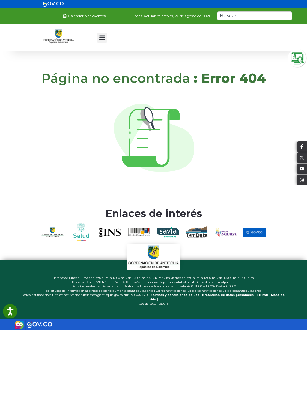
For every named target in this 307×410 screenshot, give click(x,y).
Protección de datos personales (228, 295)
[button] (102, 38)
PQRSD (262, 295)
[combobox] (254, 15)
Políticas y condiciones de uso (174, 295)
